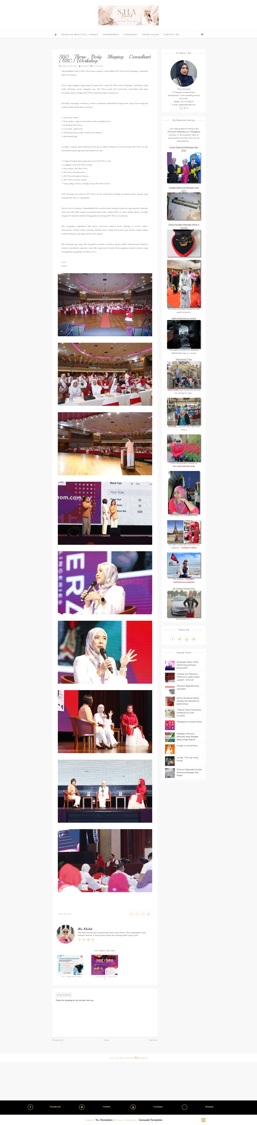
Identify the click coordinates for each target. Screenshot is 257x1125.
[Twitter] (179, 639)
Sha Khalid (85, 928)
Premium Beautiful (177, 132)
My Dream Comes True (184, 588)
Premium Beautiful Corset (79, 34)
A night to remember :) (187, 745)
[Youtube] (186, 639)
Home (106, 1040)
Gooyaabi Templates (150, 1120)
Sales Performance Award (184, 318)
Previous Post (57, 1040)
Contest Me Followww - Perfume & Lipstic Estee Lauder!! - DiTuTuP (188, 677)
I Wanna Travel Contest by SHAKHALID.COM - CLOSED (189, 713)
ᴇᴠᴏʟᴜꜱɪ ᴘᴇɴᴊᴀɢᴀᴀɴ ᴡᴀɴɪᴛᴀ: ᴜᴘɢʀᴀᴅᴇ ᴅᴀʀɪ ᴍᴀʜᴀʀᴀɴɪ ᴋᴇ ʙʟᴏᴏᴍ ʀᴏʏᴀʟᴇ (188, 701)
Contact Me (171, 34)
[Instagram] (194, 639)
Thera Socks (150, 34)
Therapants (111, 34)
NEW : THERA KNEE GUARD (71, 976)
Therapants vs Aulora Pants (189, 722)
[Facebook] (172, 639)
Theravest (130, 34)
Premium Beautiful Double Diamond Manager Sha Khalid (189, 772)
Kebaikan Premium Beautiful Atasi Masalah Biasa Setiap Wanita (187, 737)
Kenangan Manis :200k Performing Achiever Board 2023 (187, 665)
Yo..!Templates (104, 1120)
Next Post (153, 1040)
